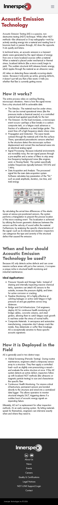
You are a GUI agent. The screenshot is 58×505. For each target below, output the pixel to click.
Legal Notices (29, 481)
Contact (29, 490)
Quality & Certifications (29, 477)
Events (29, 468)
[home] (16, 6)
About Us (29, 459)
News (29, 464)
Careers (29, 472)
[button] (52, 6)
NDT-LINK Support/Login (29, 486)
